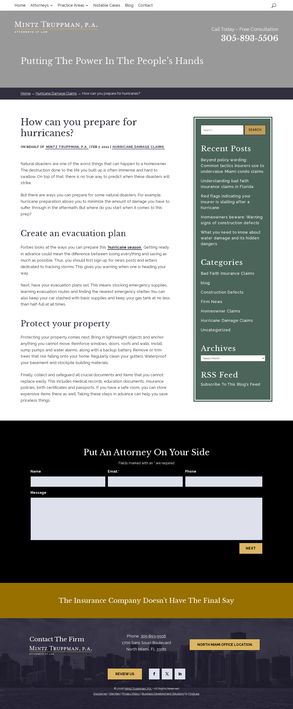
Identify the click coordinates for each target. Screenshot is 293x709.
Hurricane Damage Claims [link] (138, 147)
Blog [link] (129, 5)
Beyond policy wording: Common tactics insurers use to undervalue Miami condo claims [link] (232, 166)
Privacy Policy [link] (131, 693)
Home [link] (20, 5)
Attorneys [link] (39, 5)
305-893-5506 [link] (249, 38)
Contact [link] (145, 5)
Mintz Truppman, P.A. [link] (67, 147)
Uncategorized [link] (216, 330)
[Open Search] (274, 5)
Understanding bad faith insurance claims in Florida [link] (227, 184)
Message (38, 493)
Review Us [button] (124, 674)
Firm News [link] (211, 301)
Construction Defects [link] (222, 292)
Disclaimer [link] (100, 693)
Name (35, 471)
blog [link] (205, 283)
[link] (56, 27)
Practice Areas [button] (71, 5)
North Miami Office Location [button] (224, 645)
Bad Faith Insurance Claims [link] (227, 273)
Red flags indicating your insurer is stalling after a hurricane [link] (226, 202)
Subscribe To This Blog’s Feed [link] (230, 384)
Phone (190, 471)
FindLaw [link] (193, 693)
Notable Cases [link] (106, 5)
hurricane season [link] (124, 247)
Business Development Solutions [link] (163, 693)
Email (113, 471)
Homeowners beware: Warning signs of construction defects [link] (232, 220)
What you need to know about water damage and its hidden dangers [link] (230, 238)
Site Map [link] (114, 693)
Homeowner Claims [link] (220, 311)
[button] (154, 674)
